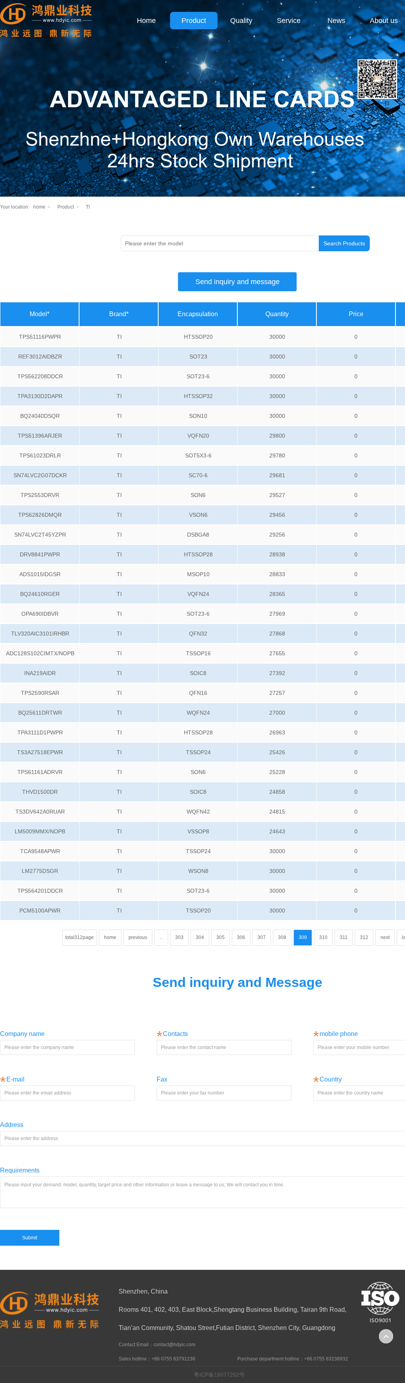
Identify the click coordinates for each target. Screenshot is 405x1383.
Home (146, 21)
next (385, 937)
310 (323, 937)
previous (138, 937)
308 (282, 937)
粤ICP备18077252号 (219, 1375)
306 (241, 937)
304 (200, 937)
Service (289, 21)
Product (194, 21)
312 (364, 937)
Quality (241, 21)
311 (344, 937)
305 (220, 937)
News (336, 21)
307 (261, 937)
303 (179, 937)
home (39, 207)
